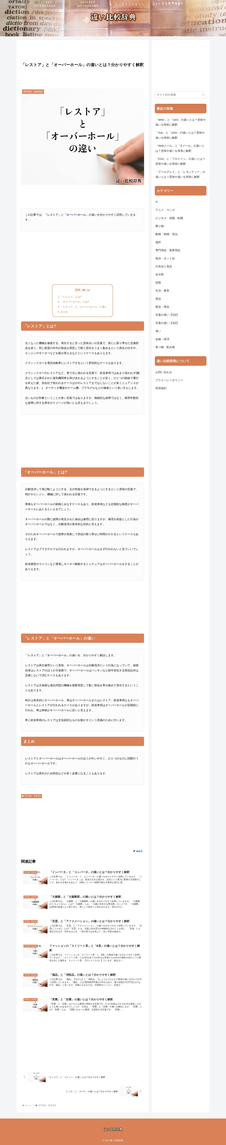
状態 (158, 282)
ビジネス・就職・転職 (169, 218)
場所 (158, 242)
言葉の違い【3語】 (167, 323)
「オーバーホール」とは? (74, 301)
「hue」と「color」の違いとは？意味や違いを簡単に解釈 (180, 135)
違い (158, 331)
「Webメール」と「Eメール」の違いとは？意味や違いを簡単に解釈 (179, 148)
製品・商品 (162, 306)
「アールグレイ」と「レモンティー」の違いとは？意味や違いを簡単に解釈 (180, 174)
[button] (203, 94)
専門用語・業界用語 (32, 796)
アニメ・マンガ (165, 210)
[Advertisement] (82, 50)
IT (156, 202)
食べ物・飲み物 (165, 347)
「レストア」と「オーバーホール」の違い (83, 306)
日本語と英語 (163, 266)
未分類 (159, 274)
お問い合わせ (163, 372)
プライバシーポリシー (169, 380)
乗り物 (159, 226)
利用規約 (161, 388)
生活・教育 (162, 290)
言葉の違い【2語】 (167, 314)
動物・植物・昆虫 (166, 234)
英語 (158, 298)
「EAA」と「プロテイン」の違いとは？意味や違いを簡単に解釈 (180, 161)
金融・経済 (162, 339)
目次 (78, 289)
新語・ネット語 (165, 258)
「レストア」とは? (70, 296)
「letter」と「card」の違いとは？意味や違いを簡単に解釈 (180, 122)
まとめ (64, 311)
